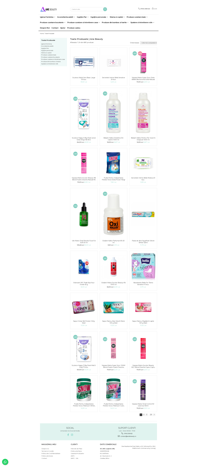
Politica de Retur (76, 451)
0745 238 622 (128, 433)
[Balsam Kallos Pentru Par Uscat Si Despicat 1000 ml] (143, 113)
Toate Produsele (49, 33)
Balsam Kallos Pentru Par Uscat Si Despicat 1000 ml (143, 139)
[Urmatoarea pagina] (154, 414)
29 (151, 415)
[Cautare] (105, 9)
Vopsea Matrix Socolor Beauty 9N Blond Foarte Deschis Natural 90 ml (84, 179)
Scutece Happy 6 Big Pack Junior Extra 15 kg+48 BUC (84, 139)
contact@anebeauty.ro (128, 436)
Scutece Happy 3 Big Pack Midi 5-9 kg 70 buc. (84, 366)
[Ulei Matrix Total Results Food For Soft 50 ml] (84, 214)
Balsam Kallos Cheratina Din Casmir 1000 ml (113, 139)
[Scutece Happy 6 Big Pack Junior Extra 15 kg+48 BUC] (84, 113)
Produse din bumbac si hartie (51, 61)
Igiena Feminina (46, 44)
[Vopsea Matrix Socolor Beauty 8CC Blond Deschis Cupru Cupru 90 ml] (143, 348)
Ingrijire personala (47, 50)
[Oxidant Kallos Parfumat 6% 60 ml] (113, 214)
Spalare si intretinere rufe (49, 64)
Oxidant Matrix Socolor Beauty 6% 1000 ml (113, 283)
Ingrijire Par (45, 48)
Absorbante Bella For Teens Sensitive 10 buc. (143, 283)
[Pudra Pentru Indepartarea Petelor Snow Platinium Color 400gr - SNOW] (113, 390)
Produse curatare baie (48, 55)
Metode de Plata (76, 448)
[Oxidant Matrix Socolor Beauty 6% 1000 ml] (113, 267)
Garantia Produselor (77, 453)
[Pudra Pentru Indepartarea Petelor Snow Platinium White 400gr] (84, 390)
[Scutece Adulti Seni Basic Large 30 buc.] (84, 63)
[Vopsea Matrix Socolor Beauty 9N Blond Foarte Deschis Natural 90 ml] (84, 163)
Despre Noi (45, 28)
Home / (42, 33)
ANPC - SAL (74, 458)
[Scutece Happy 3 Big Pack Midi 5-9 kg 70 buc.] (84, 348)
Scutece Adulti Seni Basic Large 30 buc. (83, 78)
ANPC (73, 456)
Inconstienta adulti (47, 46)
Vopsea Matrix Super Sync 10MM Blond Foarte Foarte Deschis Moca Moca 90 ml (113, 366)
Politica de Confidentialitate (51, 453)
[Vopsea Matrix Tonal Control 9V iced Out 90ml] (143, 390)
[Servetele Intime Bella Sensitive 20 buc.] (113, 63)
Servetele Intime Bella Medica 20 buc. (143, 179)
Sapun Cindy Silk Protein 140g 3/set (84, 322)
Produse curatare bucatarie (50, 57)
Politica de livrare (47, 456)
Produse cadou (73, 28)
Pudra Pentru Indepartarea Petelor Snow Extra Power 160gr (113, 179)
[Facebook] (68, 435)
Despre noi (45, 448)
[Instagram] (72, 435)
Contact (55, 28)
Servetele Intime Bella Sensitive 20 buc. (113, 78)
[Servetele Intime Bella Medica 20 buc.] (143, 163)
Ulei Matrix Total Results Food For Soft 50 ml (84, 241)
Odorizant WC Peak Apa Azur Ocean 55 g (83, 283)
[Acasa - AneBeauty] (50, 9)
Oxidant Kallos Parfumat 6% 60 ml (113, 241)
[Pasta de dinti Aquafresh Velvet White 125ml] (143, 214)
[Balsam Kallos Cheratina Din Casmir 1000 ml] (113, 113)
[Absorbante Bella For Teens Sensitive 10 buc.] (143, 267)
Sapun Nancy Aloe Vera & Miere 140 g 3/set (113, 322)
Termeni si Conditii (48, 451)
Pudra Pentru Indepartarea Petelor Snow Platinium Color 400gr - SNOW (113, 405)
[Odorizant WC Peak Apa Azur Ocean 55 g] (84, 267)
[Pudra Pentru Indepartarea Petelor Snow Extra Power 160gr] (113, 163)
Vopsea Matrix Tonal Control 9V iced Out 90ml (143, 405)
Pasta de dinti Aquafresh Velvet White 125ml (143, 241)
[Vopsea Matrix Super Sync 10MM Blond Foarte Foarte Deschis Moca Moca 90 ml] (113, 348)
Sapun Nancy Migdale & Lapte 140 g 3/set (143, 322)
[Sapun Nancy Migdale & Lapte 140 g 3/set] (143, 307)
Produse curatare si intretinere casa (53, 59)
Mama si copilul (46, 53)
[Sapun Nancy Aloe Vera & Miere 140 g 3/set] (113, 307)
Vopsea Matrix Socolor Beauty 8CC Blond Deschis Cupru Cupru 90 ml (143, 366)
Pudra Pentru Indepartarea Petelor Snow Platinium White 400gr (84, 405)
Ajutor (62, 28)
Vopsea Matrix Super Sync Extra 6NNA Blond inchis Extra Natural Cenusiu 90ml (143, 78)
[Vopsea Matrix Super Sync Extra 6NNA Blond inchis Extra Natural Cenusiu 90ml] (143, 63)
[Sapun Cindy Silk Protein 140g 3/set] (84, 307)
